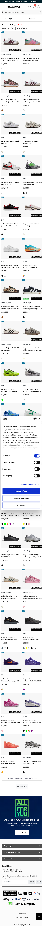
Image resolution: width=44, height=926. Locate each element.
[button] (3, 12)
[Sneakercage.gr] (13, 7)
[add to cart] (38, 6)
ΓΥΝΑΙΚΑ (39, 881)
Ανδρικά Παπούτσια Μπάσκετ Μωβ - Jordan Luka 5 (32, 722)
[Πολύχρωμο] (24, 276)
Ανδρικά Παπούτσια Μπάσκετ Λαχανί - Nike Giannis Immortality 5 (9, 391)
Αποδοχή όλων (21, 491)
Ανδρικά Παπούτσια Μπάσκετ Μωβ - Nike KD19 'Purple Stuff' (32, 681)
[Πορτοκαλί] (2, 772)
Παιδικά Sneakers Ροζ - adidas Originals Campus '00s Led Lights (32, 598)
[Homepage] (2, 25)
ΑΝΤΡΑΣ (32, 881)
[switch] (37, 462)
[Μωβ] (10, 524)
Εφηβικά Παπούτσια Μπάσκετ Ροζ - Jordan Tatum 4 (11, 722)
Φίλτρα (9, 19)
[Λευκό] (2, 69)
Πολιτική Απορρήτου (22, 917)
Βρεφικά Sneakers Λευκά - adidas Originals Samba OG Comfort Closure (10, 60)
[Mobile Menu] (3, 7)
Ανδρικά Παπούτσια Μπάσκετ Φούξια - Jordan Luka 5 (10, 515)
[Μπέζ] (24, 359)
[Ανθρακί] (26, 193)
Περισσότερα (22, 786)
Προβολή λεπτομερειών (27, 484)
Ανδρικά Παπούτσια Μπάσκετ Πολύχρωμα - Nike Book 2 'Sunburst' (10, 681)
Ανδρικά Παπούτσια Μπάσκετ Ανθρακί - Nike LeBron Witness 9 (31, 640)
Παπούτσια (21, 25)
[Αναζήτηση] (40, 12)
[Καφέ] (2, 111)
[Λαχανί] (2, 400)
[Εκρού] (2, 152)
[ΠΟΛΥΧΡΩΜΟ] (2, 689)
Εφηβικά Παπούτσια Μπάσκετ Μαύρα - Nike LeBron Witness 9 (9, 640)
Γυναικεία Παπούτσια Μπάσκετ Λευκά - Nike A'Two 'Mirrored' (32, 391)
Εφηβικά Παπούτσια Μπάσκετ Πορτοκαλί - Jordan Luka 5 (9, 764)
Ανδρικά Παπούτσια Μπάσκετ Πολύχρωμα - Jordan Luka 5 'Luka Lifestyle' (32, 267)
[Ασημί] (24, 566)
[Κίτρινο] (24, 524)
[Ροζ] (29, 524)
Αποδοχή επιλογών (21, 498)
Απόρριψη (21, 505)
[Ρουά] (2, 648)
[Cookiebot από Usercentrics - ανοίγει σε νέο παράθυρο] (30, 419)
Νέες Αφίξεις (11, 25)
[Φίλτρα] (39, 916)
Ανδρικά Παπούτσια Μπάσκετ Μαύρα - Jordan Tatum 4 (31, 515)
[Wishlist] (29, 7)
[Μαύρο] (24, 193)
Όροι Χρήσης (22, 914)
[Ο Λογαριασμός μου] (34, 7)
